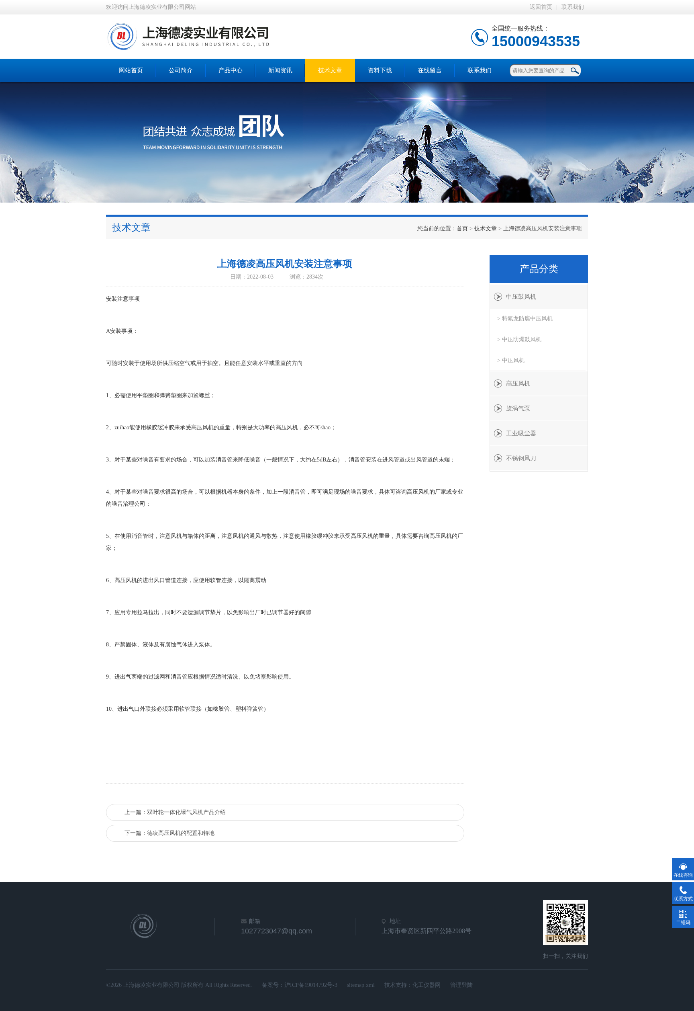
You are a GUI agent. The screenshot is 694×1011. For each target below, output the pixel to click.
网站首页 (131, 70)
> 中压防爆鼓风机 (519, 339)
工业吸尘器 (521, 433)
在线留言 (430, 70)
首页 (462, 229)
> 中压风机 (511, 360)
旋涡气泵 (518, 408)
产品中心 (230, 70)
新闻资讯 (280, 70)
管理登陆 (461, 985)
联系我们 (572, 7)
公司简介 (181, 70)
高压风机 (518, 383)
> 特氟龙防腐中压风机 (525, 319)
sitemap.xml (361, 985)
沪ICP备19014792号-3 (310, 985)
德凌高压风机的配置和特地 (180, 833)
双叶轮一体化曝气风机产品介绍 (186, 812)
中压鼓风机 (521, 296)
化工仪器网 (426, 985)
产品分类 (539, 269)
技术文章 (330, 70)
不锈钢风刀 (521, 458)
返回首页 (541, 7)
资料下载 (380, 70)
